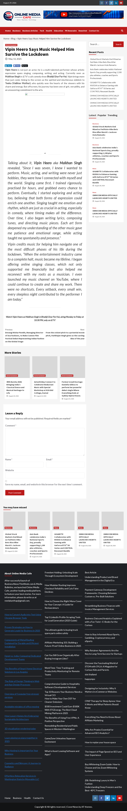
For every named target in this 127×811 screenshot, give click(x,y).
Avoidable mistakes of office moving (22, 706)
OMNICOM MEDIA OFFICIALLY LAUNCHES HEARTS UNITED (104, 97)
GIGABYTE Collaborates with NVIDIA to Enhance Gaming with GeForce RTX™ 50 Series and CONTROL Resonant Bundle (104, 87)
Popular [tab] (101, 115)
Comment (10, 425)
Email (49, 459)
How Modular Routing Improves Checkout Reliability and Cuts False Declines (62, 588)
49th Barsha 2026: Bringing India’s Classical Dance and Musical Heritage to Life (15, 387)
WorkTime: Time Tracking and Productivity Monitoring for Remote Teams (62, 671)
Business (17, 30)
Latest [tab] (92, 115)
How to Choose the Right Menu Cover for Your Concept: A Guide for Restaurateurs (63, 604)
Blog (13, 38)
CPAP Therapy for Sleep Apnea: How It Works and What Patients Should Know (103, 704)
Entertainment (11, 45)
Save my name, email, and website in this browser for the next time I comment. (43, 484)
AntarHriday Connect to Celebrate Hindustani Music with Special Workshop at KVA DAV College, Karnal (44, 387)
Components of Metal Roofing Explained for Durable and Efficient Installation (22, 643)
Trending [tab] (112, 115)
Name (8, 459)
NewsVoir (83, 30)
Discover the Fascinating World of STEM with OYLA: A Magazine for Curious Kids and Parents (101, 666)
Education (58, 30)
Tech (42, 30)
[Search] (122, 30)
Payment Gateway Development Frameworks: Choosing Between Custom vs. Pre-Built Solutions (101, 593)
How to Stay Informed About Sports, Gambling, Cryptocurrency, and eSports (102, 637)
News (94, 168)
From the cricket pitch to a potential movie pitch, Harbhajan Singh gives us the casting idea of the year (65, 334)
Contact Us (94, 30)
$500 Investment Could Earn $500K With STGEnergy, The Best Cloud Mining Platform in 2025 (62, 710)
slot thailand (91, 674)
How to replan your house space (100, 742)
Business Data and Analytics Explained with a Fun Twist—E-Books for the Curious (103, 621)
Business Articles (30, 30)
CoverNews (72, 806)
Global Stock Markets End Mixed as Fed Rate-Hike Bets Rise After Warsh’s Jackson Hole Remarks (105, 62)
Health (49, 30)
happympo (90, 679)
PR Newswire (71, 30)
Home (8, 30)
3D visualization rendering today (20, 728)
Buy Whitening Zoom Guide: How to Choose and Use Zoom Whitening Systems (102, 767)
